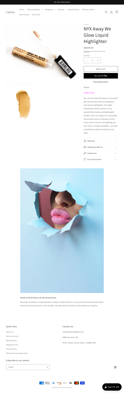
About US (9, 332)
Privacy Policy (11, 349)
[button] (34, 9)
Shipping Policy (12, 345)
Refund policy (11, 340)
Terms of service (12, 336)
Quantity (87, 56)
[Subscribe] (47, 367)
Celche (58, 387)
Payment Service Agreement (17, 353)
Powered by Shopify (66, 387)
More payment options (100, 81)
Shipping (87, 51)
